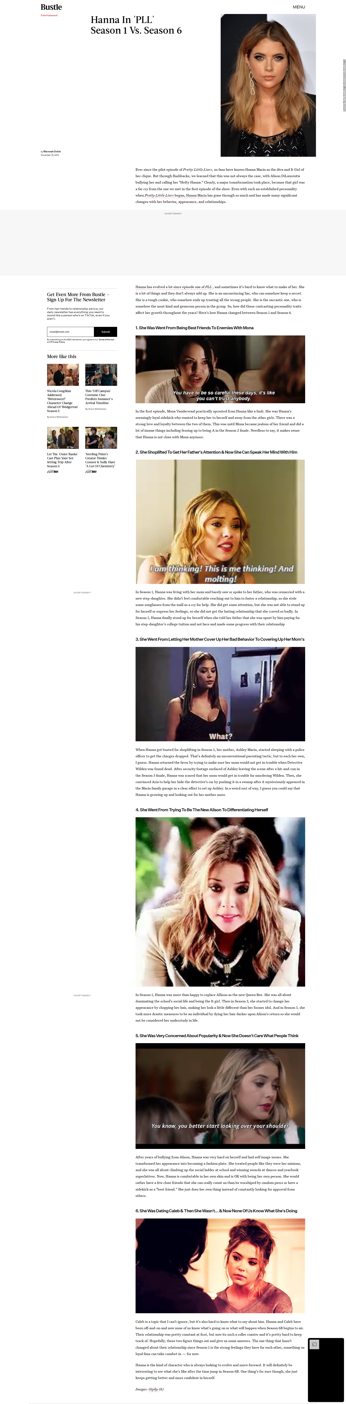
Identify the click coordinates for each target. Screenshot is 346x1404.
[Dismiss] (339, 1341)
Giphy (153, 1389)
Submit (106, 332)
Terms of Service (106, 339)
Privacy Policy (58, 342)
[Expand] (312, 1341)
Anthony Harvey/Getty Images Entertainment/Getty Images (344, 85)
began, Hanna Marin (176, 195)
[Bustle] (51, 7)
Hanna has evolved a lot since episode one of (174, 286)
